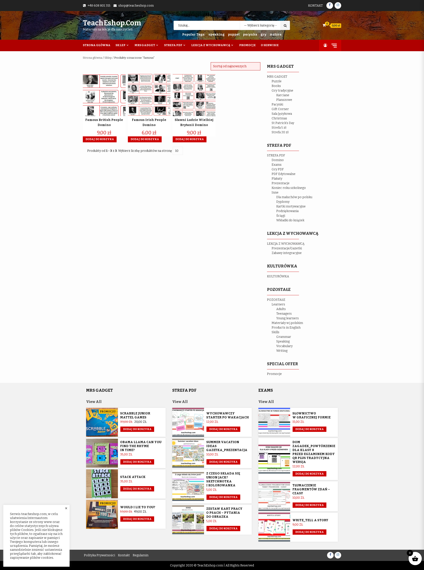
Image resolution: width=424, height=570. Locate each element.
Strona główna (92, 57)
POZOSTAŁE (276, 300)
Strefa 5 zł (279, 128)
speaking (216, 34)
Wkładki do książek (290, 220)
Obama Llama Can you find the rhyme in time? (140, 446)
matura (276, 34)
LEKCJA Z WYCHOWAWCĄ (286, 244)
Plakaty (277, 179)
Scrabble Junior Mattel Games (135, 415)
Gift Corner (280, 109)
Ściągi (280, 216)
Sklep (120, 45)
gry (263, 34)
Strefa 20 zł (280, 132)
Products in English (286, 327)
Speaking (283, 341)
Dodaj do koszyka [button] (99, 139)
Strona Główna (96, 45)
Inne (275, 192)
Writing (282, 351)
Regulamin (140, 555)
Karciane (282, 95)
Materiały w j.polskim (287, 323)
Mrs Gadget (144, 45)
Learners (278, 304)
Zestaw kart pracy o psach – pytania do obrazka (224, 513)
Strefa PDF (173, 45)
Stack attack (133, 477)
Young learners (287, 318)
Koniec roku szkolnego (289, 188)
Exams (277, 165)
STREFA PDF (276, 155)
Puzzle (277, 81)
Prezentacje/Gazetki (287, 248)
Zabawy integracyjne (287, 253)
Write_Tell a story (310, 520)
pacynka (250, 34)
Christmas (279, 118)
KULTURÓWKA (278, 276)
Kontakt (315, 6)
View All (94, 402)
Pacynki (277, 104)
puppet (234, 34)
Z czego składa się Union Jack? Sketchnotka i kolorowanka (223, 479)
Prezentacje (281, 183)
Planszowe (284, 100)
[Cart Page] (324, 25)
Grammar (283, 337)
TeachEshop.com (112, 23)
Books (276, 86)
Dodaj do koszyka (137, 429)
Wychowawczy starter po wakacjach (227, 415)
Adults (281, 309)
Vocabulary (284, 346)
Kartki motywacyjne (291, 206)
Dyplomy (283, 202)
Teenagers (284, 314)
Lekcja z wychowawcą (210, 45)
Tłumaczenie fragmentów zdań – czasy (311, 489)
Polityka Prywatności (99, 555)
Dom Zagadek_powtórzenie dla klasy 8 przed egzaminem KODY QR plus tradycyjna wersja (313, 452)
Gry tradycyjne (282, 90)
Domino (278, 160)
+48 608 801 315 (98, 6)
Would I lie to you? (137, 507)
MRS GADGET (277, 77)
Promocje (247, 45)
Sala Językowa (282, 114)
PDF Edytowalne (283, 174)
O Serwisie (270, 45)
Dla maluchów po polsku (294, 197)
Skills (275, 332)
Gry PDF (278, 169)
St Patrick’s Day (283, 123)
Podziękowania (287, 211)
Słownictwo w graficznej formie (311, 415)
